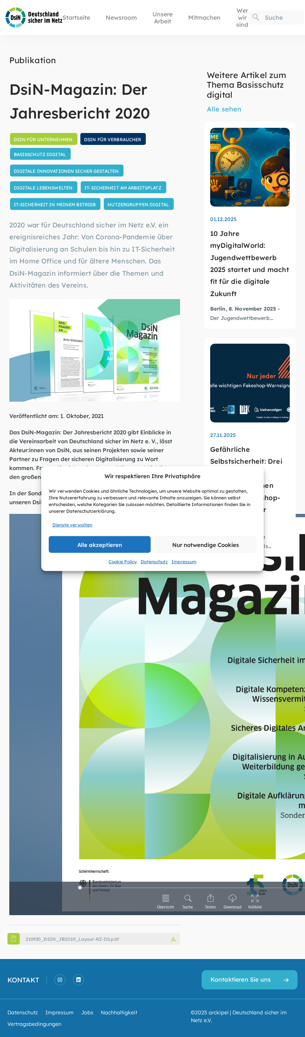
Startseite (76, 17)
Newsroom (121, 17)
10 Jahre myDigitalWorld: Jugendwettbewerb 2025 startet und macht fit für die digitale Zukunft (249, 263)
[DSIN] (34, 16)
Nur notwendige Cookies (205, 544)
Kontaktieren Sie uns (241, 979)
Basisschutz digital (40, 154)
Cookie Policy (123, 561)
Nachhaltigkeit (119, 1012)
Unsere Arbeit (162, 17)
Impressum (183, 561)
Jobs (87, 1012)
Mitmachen (204, 17)
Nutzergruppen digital (138, 204)
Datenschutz (154, 561)
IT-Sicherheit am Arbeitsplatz (122, 188)
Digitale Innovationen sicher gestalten (66, 171)
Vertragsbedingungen (34, 1023)
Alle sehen (224, 108)
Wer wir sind (242, 17)
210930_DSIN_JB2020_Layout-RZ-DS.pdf (72, 939)
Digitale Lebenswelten (43, 188)
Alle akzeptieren (99, 544)
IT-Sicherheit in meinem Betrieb (55, 204)
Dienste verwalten (72, 525)
